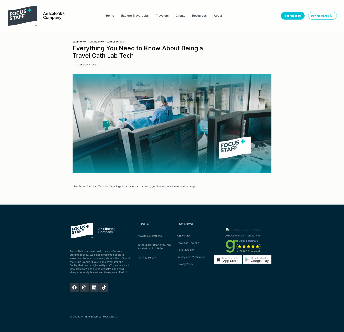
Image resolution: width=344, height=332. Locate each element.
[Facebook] (74, 287)
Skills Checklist (185, 249)
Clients (180, 15)
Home (110, 15)
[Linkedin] (94, 287)
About (218, 15)
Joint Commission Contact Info (243, 235)
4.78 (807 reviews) (248, 251)
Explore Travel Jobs (135, 15)
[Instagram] (84, 287)
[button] (228, 259)
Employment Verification (191, 257)
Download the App (188, 242)
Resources (199, 15)
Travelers (162, 15)
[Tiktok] (103, 287)
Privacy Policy (185, 263)
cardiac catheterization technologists (98, 42)
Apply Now (183, 235)
